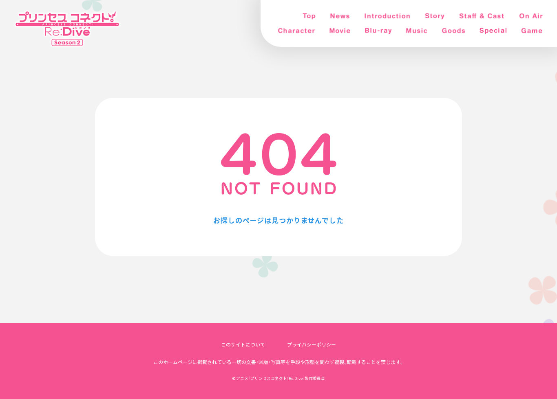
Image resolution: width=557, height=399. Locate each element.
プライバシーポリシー (311, 344)
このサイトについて (243, 344)
